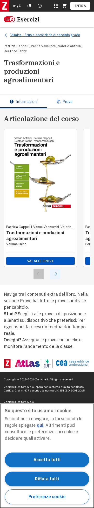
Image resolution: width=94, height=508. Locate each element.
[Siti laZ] (56, 5)
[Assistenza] (29, 6)
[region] (47, 455)
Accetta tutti (47, 459)
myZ (17, 6)
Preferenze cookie (47, 496)
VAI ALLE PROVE (40, 261)
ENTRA (80, 6)
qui (40, 425)
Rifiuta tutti (47, 478)
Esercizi (28, 19)
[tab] (23, 101)
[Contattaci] (39, 6)
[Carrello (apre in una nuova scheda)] (64, 6)
